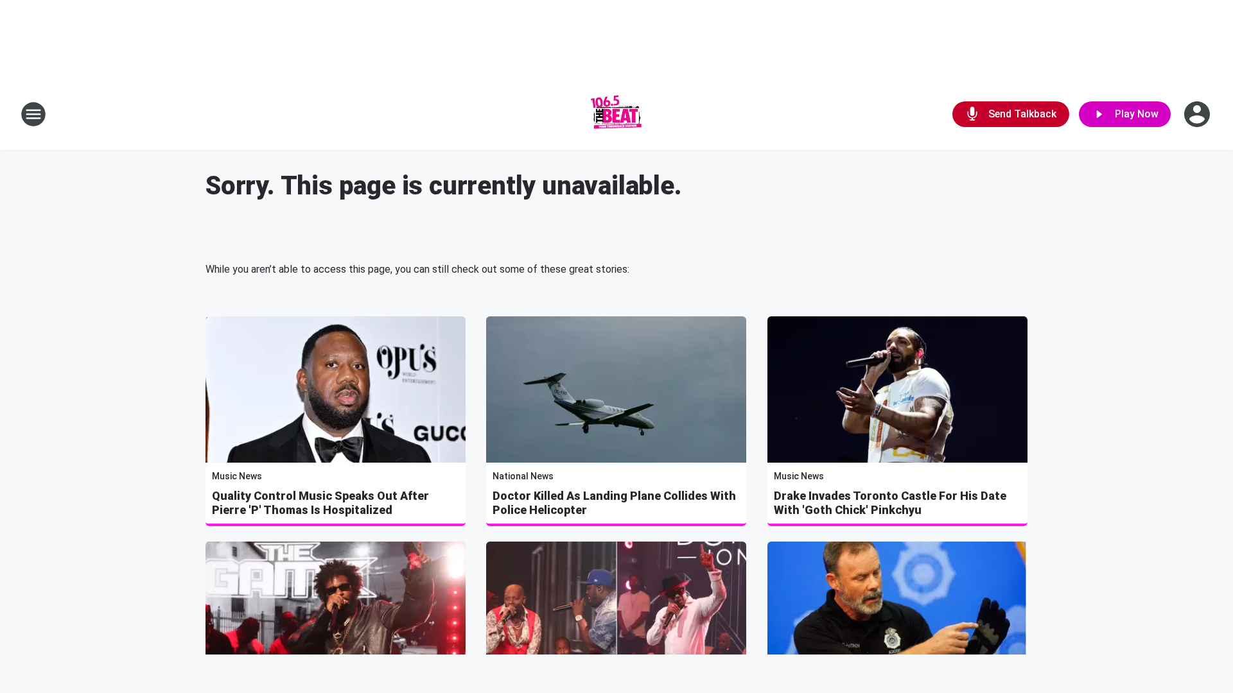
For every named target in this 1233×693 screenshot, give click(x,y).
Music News (237, 476)
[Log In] (1198, 114)
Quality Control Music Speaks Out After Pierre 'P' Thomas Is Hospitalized (320, 503)
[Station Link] (616, 114)
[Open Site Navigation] (33, 114)
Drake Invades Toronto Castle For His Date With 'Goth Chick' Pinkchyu (890, 503)
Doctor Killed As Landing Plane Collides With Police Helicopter (614, 503)
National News (523, 476)
